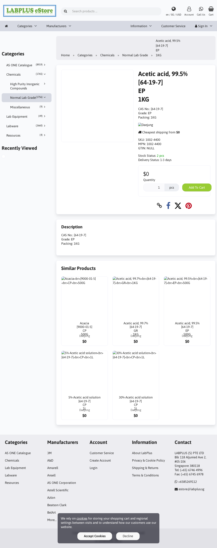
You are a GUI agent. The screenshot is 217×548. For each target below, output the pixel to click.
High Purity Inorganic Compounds (24, 86)
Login (93, 468)
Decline (128, 536)
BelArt (51, 512)
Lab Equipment (24, 116)
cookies (82, 518)
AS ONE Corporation (61, 482)
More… (52, 520)
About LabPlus (142, 453)
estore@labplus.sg (191, 489)
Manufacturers (56, 26)
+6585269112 (187, 481)
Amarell (52, 468)
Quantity (149, 180)
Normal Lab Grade (26, 97)
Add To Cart (197, 187)
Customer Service (173, 26)
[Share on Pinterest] (188, 205)
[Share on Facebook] (168, 205)
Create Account (100, 460)
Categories (24, 26)
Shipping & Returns (145, 468)
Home (65, 55)
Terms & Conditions (145, 475)
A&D (50, 460)
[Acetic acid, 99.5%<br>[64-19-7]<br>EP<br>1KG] (8, 157)
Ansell (51, 475)
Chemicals (24, 74)
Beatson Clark (57, 505)
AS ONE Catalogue (24, 65)
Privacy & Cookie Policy (148, 460)
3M (49, 453)
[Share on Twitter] (177, 205)
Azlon (51, 497)
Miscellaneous (26, 107)
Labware (24, 126)
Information (139, 26)
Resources (24, 135)
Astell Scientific (57, 490)
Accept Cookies (95, 536)
